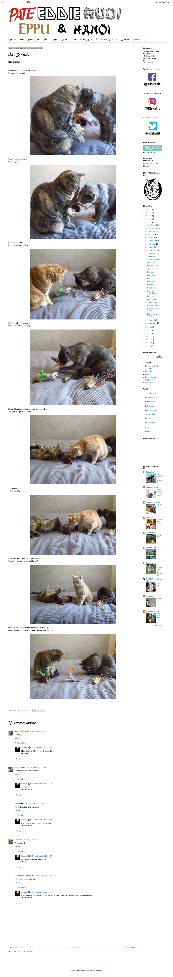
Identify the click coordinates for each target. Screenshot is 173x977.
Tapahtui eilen (150, 393)
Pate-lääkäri (149, 406)
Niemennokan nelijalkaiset (25, 876)
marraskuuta (152, 228)
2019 (148, 333)
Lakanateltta (151, 275)
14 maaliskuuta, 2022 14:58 (34, 804)
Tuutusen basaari (152, 611)
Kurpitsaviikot (150, 402)
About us (125, 39)
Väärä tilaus (151, 256)
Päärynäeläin (151, 548)
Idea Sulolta (151, 299)
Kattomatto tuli (150, 410)
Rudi (38, 39)
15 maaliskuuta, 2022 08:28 (41, 892)
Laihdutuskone (150, 377)
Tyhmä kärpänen (153, 259)
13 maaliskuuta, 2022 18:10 (35, 731)
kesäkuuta (152, 244)
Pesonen (149, 518)
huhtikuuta (152, 250)
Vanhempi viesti (131, 947)
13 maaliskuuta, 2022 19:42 (35, 768)
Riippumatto (149, 380)
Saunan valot (152, 303)
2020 (148, 330)
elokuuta (151, 238)
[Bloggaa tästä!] (36, 710)
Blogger (101, 970)
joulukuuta (152, 225)
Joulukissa (138, 39)
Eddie (30, 39)
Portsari (150, 285)
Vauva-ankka (150, 423)
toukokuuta (152, 247)
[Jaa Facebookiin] (41, 710)
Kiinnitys (150, 296)
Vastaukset (21, 743)
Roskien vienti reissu (159, 522)
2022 (148, 222)
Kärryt (147, 374)
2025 (148, 213)
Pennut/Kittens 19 (109, 39)
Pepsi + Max (19, 731)
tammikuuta (152, 323)
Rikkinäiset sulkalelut (151, 292)
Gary (64, 39)
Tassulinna (150, 472)
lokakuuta (151, 231)
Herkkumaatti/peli (151, 366)
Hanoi (55, 39)
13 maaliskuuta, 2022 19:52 (41, 784)
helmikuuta (152, 320)
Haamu (150, 272)
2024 (148, 216)
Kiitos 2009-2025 (158, 615)
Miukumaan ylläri (151, 397)
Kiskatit (12, 39)
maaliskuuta (152, 253)
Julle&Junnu (149, 369)
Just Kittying (151, 563)
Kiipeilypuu (149, 372)
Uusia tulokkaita (159, 552)
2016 (148, 343)
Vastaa (17, 738)
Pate (22, 39)
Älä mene (150, 269)
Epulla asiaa (149, 431)
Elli (16, 840)
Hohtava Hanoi (152, 306)
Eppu (46, 39)
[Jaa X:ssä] (39, 710)
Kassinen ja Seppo (153, 502)
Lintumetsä (150, 533)
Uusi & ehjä (151, 288)
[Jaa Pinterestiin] (44, 710)
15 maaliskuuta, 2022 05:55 (46, 876)
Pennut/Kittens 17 (88, 39)
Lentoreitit (151, 263)
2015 (148, 346)
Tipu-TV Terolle (151, 414)
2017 (148, 340)
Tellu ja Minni (20, 768)
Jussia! (147, 427)
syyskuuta (151, 235)
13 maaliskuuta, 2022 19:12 (41, 748)
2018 (148, 337)
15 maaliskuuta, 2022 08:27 (41, 856)
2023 (148, 219)
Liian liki (148, 419)
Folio (149, 278)
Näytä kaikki (158, 625)
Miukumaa (150, 596)
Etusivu (72, 947)
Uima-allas (149, 383)
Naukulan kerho (152, 487)
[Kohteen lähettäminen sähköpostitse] (33, 710)
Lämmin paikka (153, 266)
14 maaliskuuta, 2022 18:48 (41, 820)
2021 (148, 327)
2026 (148, 210)
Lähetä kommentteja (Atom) (23, 951)
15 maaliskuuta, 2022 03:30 (28, 840)
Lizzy (73, 39)
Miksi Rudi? (151, 282)
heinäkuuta (152, 241)
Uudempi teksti (14, 947)
